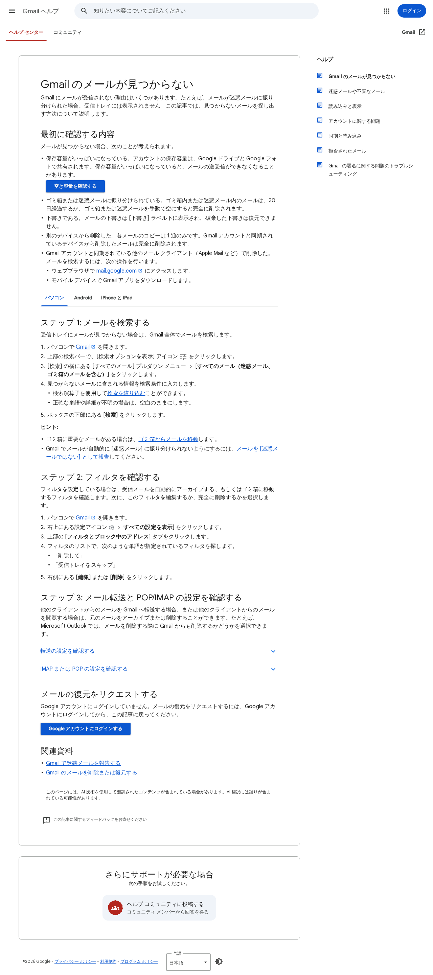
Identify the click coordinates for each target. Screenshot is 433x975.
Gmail (82, 347)
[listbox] (188, 962)
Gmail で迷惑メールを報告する (83, 763)
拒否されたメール (347, 151)
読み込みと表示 (345, 106)
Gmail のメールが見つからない (361, 76)
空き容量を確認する (75, 186)
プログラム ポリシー (139, 961)
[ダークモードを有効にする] (219, 961)
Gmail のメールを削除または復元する (91, 772)
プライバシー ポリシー (75, 961)
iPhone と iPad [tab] (117, 298)
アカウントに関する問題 (354, 121)
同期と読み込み (345, 136)
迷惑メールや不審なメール (356, 91)
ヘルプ (325, 59)
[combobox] (206, 11)
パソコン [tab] (54, 298)
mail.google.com (116, 271)
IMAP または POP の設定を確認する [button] (84, 669)
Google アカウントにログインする (85, 729)
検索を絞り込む (126, 393)
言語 (177, 953)
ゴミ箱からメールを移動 (168, 439)
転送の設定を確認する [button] (67, 651)
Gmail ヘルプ (41, 11)
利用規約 (108, 961)
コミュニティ (67, 32)
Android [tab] (83, 298)
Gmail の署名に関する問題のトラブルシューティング (370, 170)
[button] (12, 11)
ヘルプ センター (26, 32)
